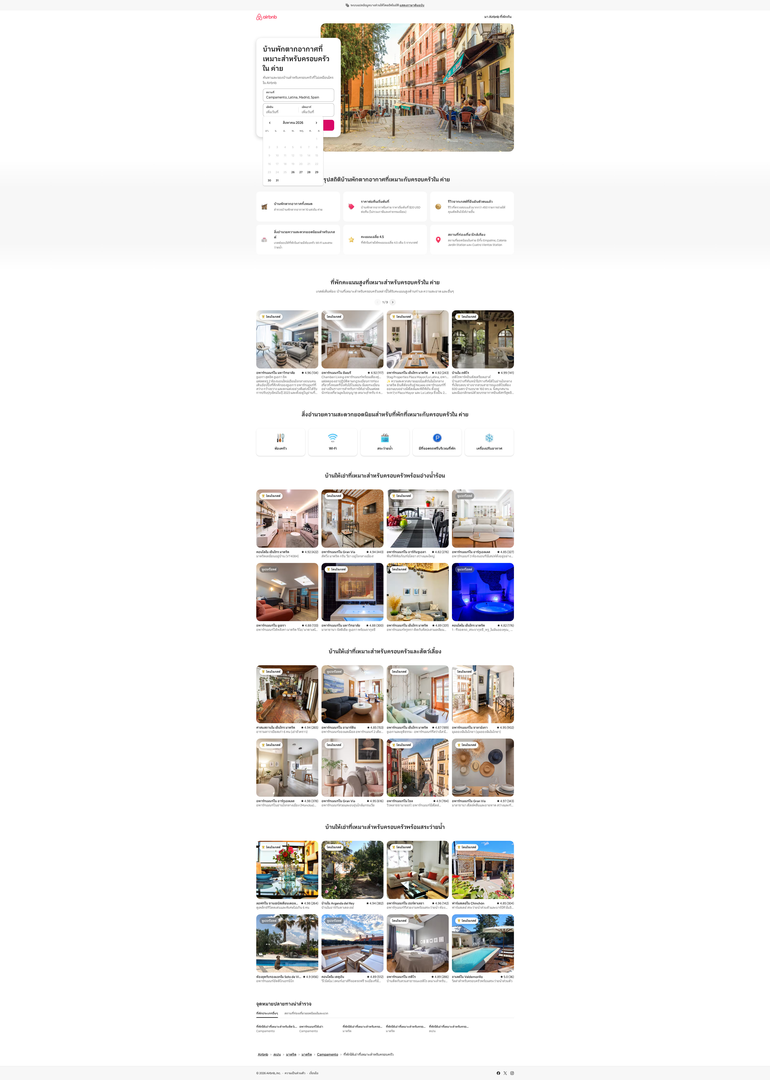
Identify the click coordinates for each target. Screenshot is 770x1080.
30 (269, 180)
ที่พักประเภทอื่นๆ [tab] (267, 1013)
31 (277, 180)
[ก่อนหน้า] (377, 302)
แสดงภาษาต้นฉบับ (412, 5)
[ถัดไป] (392, 302)
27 (301, 172)
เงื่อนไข (313, 1073)
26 (293, 172)
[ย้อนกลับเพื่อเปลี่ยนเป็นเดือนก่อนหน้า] (270, 123)
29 (316, 172)
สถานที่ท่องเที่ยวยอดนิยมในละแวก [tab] (306, 1013)
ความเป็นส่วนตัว (295, 1073)
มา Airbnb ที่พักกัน (498, 17)
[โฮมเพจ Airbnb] (266, 16)
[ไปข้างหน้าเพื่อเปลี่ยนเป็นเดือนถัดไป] (316, 123)
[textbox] (280, 112)
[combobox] (298, 97)
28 (308, 172)
